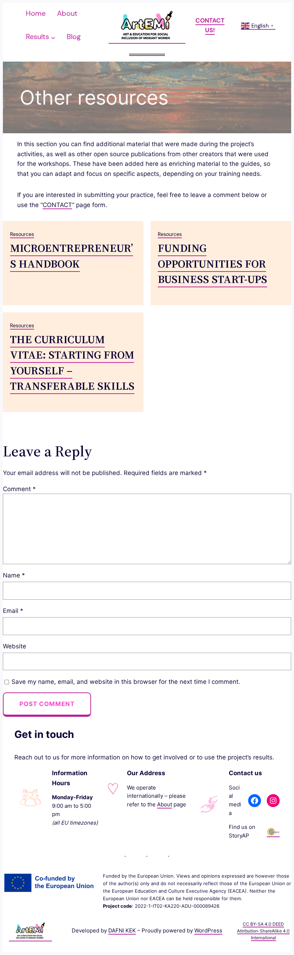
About (164, 804)
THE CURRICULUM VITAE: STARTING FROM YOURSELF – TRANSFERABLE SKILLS (72, 363)
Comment (19, 489)
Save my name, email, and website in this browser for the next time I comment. (125, 681)
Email (13, 610)
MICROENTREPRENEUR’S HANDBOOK (71, 255)
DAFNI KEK (122, 930)
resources (22, 234)
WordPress (208, 930)
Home (36, 13)
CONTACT (57, 204)
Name (14, 575)
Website (14, 646)
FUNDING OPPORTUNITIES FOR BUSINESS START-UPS (212, 263)
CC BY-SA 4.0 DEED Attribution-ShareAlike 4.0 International (263, 930)
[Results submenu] (53, 37)
